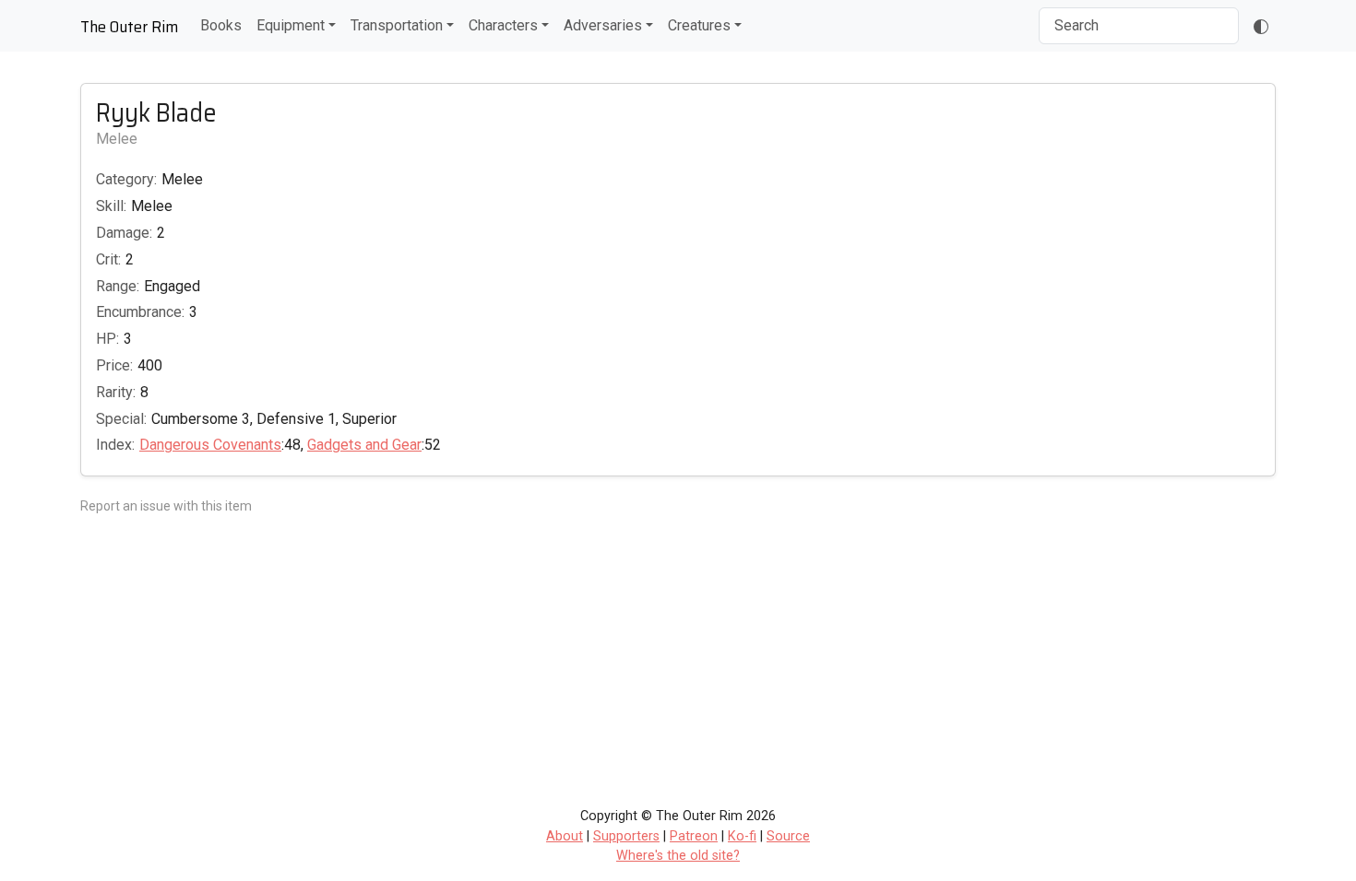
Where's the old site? (678, 855)
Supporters (626, 836)
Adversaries (603, 25)
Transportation (397, 25)
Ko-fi (742, 836)
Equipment (290, 25)
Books (221, 25)
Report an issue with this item (166, 506)
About (564, 836)
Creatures (699, 25)
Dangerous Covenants (210, 444)
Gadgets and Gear (364, 444)
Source (788, 836)
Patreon (694, 836)
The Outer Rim (129, 27)
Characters (503, 25)
